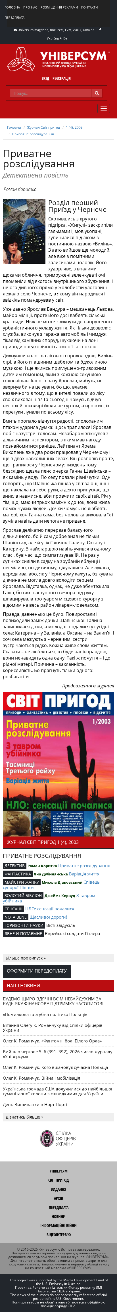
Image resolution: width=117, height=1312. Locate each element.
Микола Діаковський (62, 882)
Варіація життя (84, 874)
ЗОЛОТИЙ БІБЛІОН (23, 895)
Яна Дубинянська (51, 874)
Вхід (45, 78)
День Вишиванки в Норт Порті (35, 1104)
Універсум (59, 1171)
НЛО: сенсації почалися (49, 908)
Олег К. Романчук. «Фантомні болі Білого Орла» (52, 1041)
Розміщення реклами (59, 7)
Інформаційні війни (58, 1225)
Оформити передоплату (37, 971)
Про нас (30, 7)
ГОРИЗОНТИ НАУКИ (24, 925)
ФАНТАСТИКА (18, 874)
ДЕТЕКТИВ (15, 865)
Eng (56, 38)
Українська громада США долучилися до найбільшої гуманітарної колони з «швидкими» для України (57, 1091)
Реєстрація (62, 78)
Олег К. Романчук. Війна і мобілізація (41, 1078)
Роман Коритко (20, 189)
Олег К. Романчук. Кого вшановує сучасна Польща (55, 1067)
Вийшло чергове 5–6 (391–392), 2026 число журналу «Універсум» (57, 1054)
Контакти (89, 7)
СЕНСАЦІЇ (13, 908)
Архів (58, 1198)
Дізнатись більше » (24, 1117)
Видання (58, 1189)
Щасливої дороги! (48, 917)
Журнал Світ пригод (43, 127)
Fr (61, 38)
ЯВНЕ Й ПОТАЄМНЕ (23, 933)
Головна (12, 7)
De (65, 38)
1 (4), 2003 (74, 127)
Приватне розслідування (33, 134)
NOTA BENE (16, 917)
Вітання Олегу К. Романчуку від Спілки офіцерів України (53, 1027)
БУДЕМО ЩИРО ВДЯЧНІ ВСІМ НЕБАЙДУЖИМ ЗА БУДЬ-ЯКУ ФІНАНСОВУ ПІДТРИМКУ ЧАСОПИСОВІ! (54, 1001)
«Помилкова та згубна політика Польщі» (45, 1014)
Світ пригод (58, 1180)
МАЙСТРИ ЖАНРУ (22, 882)
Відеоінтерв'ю (59, 1234)
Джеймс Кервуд (60, 895)
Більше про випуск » (26, 958)
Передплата (14, 17)
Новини (59, 1216)
